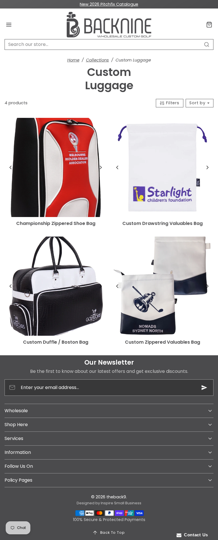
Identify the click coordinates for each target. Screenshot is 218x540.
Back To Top (112, 532)
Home (73, 60)
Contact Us (194, 534)
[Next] (100, 167)
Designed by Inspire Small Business (109, 503)
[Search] (206, 44)
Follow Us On (19, 466)
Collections (97, 60)
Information (18, 452)
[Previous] (10, 167)
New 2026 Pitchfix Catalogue (109, 4)
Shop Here (16, 424)
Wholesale (16, 410)
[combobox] (109, 44)
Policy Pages (18, 480)
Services (14, 438)
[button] (9, 25)
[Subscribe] (204, 388)
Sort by (198, 103)
